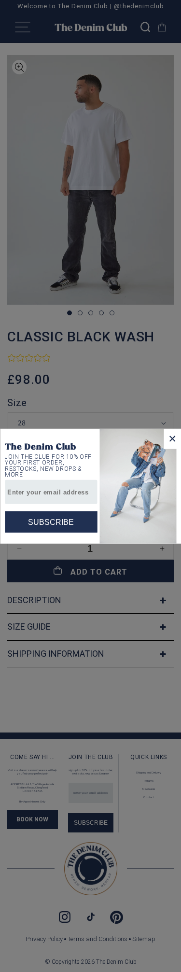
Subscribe (51, 522)
